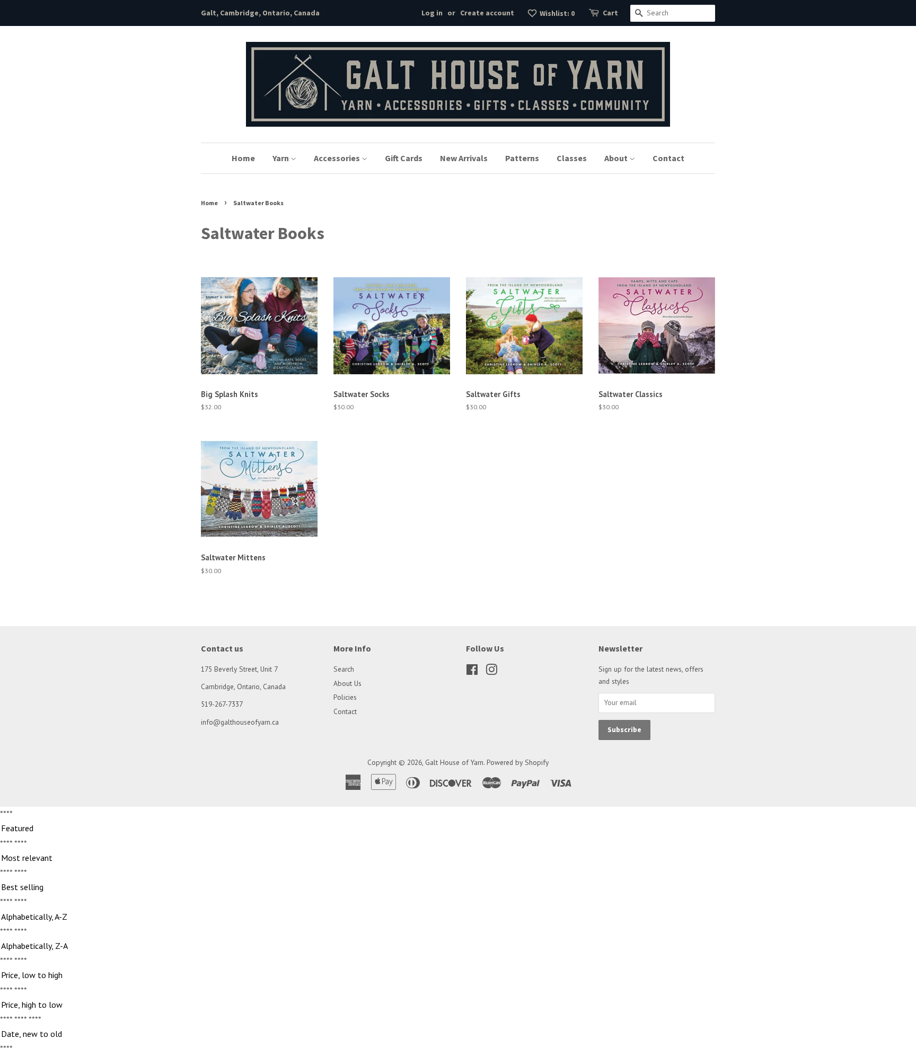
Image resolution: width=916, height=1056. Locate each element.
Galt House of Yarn (454, 762)
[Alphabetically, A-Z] (458, 917)
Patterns (522, 158)
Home (243, 158)
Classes (572, 158)
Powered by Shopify (518, 762)
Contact (668, 158)
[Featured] (458, 828)
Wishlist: (556, 13)
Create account (487, 12)
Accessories (338, 158)
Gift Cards (403, 158)
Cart (610, 12)
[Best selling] (458, 887)
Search (343, 669)
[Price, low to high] (458, 975)
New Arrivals (464, 158)
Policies (345, 697)
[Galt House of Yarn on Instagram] (491, 671)
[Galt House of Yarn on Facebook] (472, 671)
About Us (347, 683)
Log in (432, 12)
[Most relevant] (458, 858)
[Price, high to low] (458, 1005)
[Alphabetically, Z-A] (458, 946)
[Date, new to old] (458, 1034)
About (616, 158)
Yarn (281, 158)
